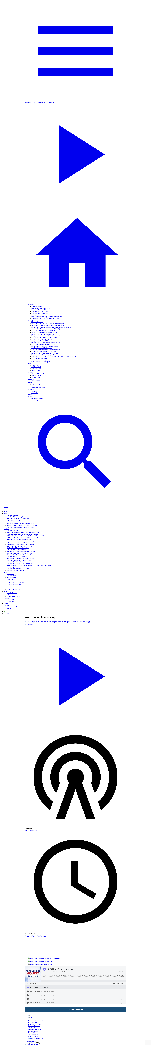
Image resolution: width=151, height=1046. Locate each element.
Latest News (35, 365)
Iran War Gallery (36, 369)
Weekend (31, 320)
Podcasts (31, 379)
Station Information (37, 398)
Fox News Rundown (31, 830)
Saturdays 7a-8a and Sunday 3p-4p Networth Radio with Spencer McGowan (53, 356)
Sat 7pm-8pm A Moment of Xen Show (42, 339)
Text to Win (34, 393)
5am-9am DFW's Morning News (40, 308)
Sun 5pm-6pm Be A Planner (39, 358)
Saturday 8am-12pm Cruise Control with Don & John (46, 329)
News (30, 363)
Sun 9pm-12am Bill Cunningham (40, 362)
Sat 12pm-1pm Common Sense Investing (43, 330)
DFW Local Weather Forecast (39, 374)
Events (30, 394)
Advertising (34, 400)
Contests (31, 389)
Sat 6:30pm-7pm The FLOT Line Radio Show (44, 337)
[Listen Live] (75, 675)
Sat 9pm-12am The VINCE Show (40, 341)
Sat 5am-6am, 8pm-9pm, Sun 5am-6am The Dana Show (47, 325)
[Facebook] (7, 611)
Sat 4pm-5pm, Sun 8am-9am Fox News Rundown (45, 343)
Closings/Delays (36, 377)
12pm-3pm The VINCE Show (39, 311)
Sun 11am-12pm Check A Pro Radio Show (43, 351)
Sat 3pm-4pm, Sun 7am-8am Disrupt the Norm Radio (47, 336)
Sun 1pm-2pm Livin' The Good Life (41, 348)
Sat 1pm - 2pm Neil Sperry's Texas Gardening (44, 332)
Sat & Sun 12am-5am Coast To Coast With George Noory (48, 324)
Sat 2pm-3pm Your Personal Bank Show (43, 334)
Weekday (31, 304)
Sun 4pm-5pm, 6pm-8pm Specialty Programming (45, 349)
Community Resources (38, 388)
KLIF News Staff (36, 367)
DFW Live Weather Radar (38, 375)
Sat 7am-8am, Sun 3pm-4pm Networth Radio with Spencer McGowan (51, 327)
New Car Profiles (36, 384)
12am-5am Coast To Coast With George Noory (45, 318)
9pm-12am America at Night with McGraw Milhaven (46, 317)
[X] (6, 613)
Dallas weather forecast (75, 955)
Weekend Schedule (37, 322)
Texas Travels (35, 370)
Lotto (33, 386)
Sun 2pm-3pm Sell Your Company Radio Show (44, 355)
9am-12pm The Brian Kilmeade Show (42, 310)
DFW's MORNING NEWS (38, 381)
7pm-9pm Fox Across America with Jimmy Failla (45, 315)
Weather (30, 372)
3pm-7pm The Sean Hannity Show (41, 313)
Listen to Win (35, 391)
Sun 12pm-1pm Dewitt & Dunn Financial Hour (44, 353)
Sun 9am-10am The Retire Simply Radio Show (44, 346)
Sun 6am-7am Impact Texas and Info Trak (43, 344)
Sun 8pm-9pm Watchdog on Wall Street (43, 360)
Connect (30, 396)
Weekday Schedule (36, 306)
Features (31, 382)
